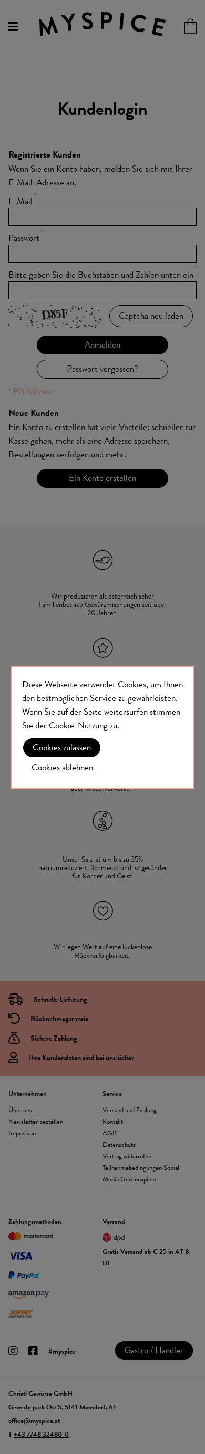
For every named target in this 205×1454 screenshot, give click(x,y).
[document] (102, 727)
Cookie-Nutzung (78, 725)
